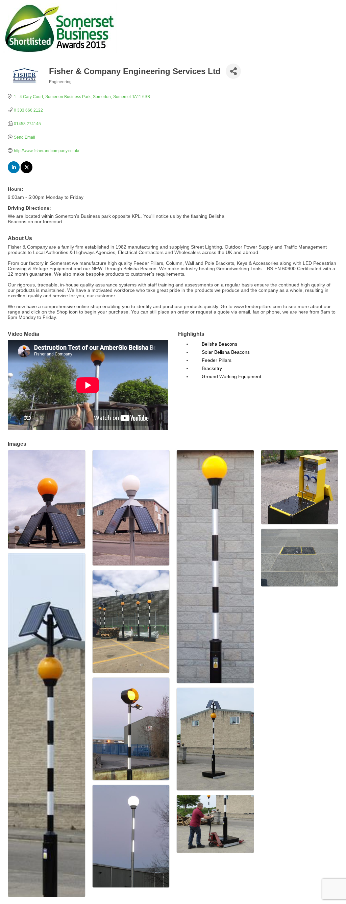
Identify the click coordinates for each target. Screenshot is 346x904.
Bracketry (212, 368)
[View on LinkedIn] (14, 171)
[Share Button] (233, 71)
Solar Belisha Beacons (226, 352)
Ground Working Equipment (231, 376)
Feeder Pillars (216, 360)
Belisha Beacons (219, 344)
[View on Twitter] (26, 171)
